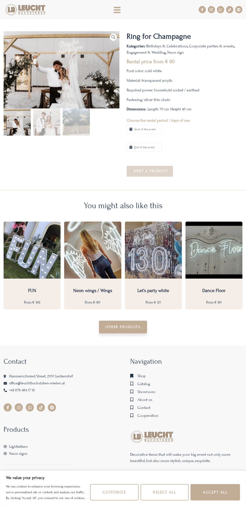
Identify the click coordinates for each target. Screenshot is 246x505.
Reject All (164, 492)
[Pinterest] (238, 9)
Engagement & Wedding (146, 52)
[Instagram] (211, 9)
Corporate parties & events (211, 46)
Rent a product (151, 171)
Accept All (215, 492)
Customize (114, 492)
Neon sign (175, 52)
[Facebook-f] (202, 9)
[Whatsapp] (220, 9)
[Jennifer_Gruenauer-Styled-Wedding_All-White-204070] (61, 69)
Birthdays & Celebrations (167, 46)
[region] (123, 488)
